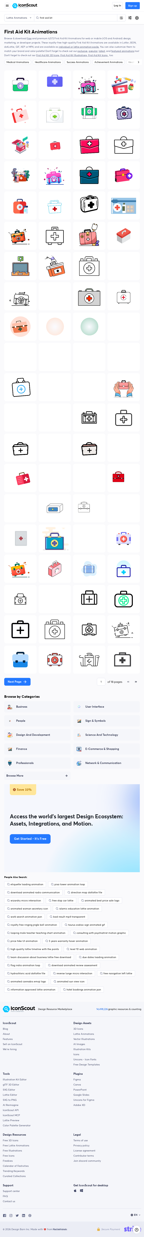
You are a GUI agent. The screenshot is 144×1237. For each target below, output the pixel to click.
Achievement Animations (108, 62)
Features (8, 1039)
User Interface (94, 706)
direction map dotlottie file (86, 892)
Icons (76, 1054)
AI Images (79, 1044)
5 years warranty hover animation (68, 941)
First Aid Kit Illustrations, (74, 55)
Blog (5, 1028)
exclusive (82, 51)
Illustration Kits (82, 1049)
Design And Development (33, 735)
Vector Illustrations (84, 1039)
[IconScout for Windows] (81, 1191)
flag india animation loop (25, 965)
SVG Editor (9, 1089)
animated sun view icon (70, 981)
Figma (77, 1079)
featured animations (122, 51)
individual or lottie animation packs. (79, 46)
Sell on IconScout (12, 1044)
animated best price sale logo (102, 900)
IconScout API (11, 1110)
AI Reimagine (10, 1105)
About (6, 1033)
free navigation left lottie (117, 973)
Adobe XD (79, 1105)
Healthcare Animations (48, 62)
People (20, 720)
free (29, 38)
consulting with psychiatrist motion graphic (101, 932)
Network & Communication (103, 763)
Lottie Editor (10, 1094)
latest (102, 51)
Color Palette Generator (17, 1125)
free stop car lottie (62, 900)
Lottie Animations (83, 1033)
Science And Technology (101, 735)
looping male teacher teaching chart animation (38, 932)
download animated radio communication (35, 892)
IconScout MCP (11, 1115)
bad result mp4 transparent (69, 916)
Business (21, 706)
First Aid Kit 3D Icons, (48, 55)
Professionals (25, 763)
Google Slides (81, 1094)
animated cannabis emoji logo (28, 981)
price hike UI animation (24, 941)
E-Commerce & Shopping (102, 749)
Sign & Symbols (95, 720)
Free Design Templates (86, 1064)
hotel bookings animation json (84, 989)
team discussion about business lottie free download (41, 957)
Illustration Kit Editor (15, 1079)
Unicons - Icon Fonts (84, 1059)
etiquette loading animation (27, 884)
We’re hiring (10, 1049)
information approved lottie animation (33, 989)
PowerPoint (80, 1089)
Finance (21, 749)
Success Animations (78, 62)
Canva (77, 1084)
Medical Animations (17, 62)
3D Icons (78, 1028)
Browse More (14, 775)
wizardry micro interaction (26, 900)
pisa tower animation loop (69, 884)
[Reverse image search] (121, 17)
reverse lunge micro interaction (74, 973)
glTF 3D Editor (11, 1084)
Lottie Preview (11, 1120)
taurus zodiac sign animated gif (86, 924)
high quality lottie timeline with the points (35, 949)
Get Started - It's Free (30, 839)
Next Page (14, 681)
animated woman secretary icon (29, 908)
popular (93, 51)
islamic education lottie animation (79, 908)
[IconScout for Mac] (75, 1191)
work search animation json (26, 916)
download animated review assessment (74, 965)
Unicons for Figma (83, 1099)
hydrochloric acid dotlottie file (28, 973)
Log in (117, 5)
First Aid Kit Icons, (98, 55)
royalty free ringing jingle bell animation (34, 924)
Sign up (132, 6)
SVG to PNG (10, 1099)
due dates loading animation (99, 957)
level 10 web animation (83, 949)
